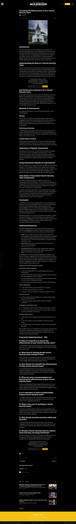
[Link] (18, 47)
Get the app (42, 522)
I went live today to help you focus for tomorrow (28, 502)
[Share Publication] (63, 4)
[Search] (61, 4)
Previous (23, 461)
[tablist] (23, 469)
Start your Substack (36, 522)
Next (54, 461)
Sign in (72, 4)
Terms (15, 522)
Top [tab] (20, 481)
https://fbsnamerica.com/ (27, 246)
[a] (53, 487)
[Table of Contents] (1, 262)
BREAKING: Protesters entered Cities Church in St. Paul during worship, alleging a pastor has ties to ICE (32, 485)
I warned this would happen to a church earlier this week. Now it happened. (32, 487)
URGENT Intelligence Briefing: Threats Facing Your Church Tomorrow (33, 500)
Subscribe (67, 4)
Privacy (12, 522)
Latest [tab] (23, 481)
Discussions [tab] (27, 481)
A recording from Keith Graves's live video (26, 494)
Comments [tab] (21, 468)
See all (21, 508)
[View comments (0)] (24, 18)
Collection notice (18, 522)
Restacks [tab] (26, 468)
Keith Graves (24, 488)
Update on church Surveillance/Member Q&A (29, 492)
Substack (65, 522)
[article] (38, 487)
